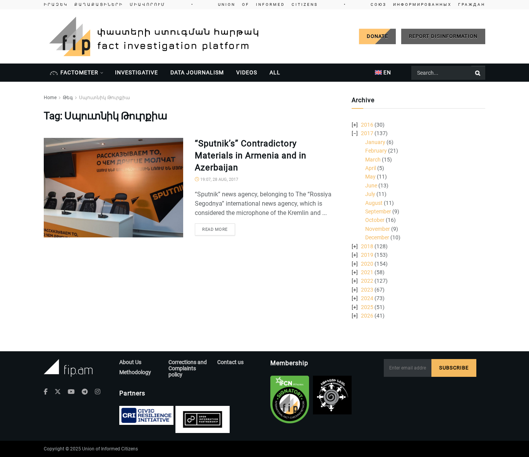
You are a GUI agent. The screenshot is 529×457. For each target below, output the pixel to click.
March (373, 159)
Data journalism (197, 72)
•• (264, 4)
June (371, 185)
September (378, 211)
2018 (367, 246)
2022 (367, 281)
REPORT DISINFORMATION (443, 36)
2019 (367, 255)
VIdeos (246, 72)
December (377, 237)
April (370, 168)
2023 (367, 290)
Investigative (136, 72)
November (377, 229)
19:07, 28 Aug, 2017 (218, 179)
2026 (367, 316)
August (374, 203)
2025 (367, 307)
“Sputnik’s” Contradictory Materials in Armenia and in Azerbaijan (250, 155)
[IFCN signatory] (289, 400)
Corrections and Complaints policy (187, 368)
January (375, 142)
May (370, 177)
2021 (367, 272)
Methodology (135, 372)
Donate (377, 36)
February (376, 151)
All (275, 72)
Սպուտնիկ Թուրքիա (104, 97)
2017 (367, 133)
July (370, 194)
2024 (367, 298)
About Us (130, 362)
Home (50, 97)
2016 (367, 125)
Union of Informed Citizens (110, 449)
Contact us (230, 362)
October (375, 220)
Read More (215, 229)
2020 (367, 264)
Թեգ (68, 97)
